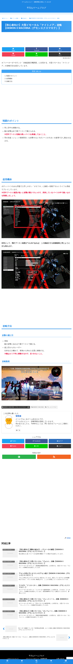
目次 (33, 71)
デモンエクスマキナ (51, 407)
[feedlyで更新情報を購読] (17, 430)
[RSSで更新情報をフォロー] (19, 430)
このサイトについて (13, 658)
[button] (67, 354)
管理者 (18, 416)
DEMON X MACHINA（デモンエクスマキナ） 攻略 (16, 407)
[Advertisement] (36, 38)
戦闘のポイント (11, 76)
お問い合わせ (60, 658)
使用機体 (9, 78)
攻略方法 (9, 81)
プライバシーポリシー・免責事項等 (36, 658)
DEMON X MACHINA (38, 407)
